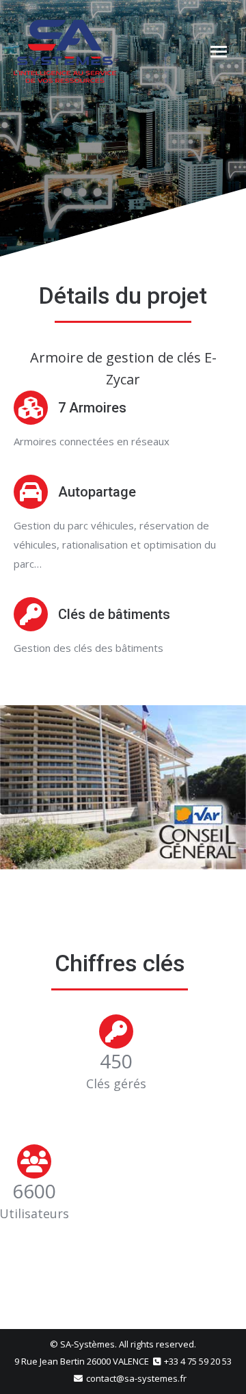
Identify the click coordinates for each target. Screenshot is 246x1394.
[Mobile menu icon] (218, 51)
